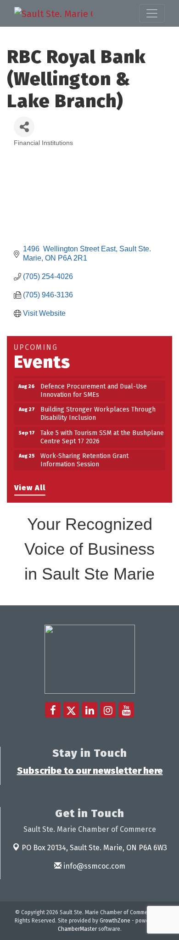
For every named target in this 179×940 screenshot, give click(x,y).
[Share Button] (24, 126)
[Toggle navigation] (152, 13)
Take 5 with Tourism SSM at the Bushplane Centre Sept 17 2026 (102, 434)
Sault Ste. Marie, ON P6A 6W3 (94, 847)
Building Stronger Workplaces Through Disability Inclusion (98, 410)
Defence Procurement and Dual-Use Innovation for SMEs (93, 387)
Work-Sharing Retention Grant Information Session (84, 457)
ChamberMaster (77, 929)
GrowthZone (115, 920)
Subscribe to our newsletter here (90, 770)
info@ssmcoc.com (93, 866)
